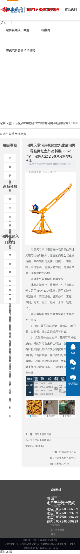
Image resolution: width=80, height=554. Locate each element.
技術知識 (55, 525)
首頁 (43, 123)
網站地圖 (6, 551)
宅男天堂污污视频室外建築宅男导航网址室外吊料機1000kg (63, 458)
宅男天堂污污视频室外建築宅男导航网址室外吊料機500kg (38, 440)
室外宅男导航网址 (70, 123)
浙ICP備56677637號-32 (45, 548)
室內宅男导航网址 (57, 532)
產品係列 (53, 123)
